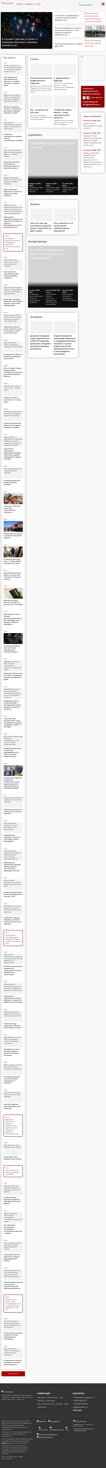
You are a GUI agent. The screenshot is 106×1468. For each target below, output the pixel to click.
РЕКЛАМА (77, 1410)
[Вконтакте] (43, 1429)
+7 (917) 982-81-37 (80, 1401)
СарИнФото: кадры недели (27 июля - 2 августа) (53, 187)
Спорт (66, 1404)
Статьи (34, 59)
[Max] (84, 97)
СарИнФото (35, 134)
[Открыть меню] (103, 4)
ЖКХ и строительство (45, 1404)
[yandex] (47, 1435)
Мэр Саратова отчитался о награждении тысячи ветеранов (69, 295)
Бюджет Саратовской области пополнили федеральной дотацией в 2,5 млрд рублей (53, 297)
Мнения (35, 204)
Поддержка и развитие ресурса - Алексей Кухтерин (83, 1429)
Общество (41, 1397)
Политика (41, 1401)
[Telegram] (88, 97)
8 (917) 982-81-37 (96, 98)
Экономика (50, 1401)
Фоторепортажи (37, 241)
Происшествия (52, 1397)
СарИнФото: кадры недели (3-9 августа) (36, 187)
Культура (58, 1404)
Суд (61, 1397)
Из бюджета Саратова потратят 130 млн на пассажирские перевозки (36, 296)
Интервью (36, 316)
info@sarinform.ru (91, 104)
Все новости (9, 58)
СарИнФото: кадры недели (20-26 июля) (69, 187)
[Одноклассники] (57, 1429)
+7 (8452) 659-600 (80, 1404)
